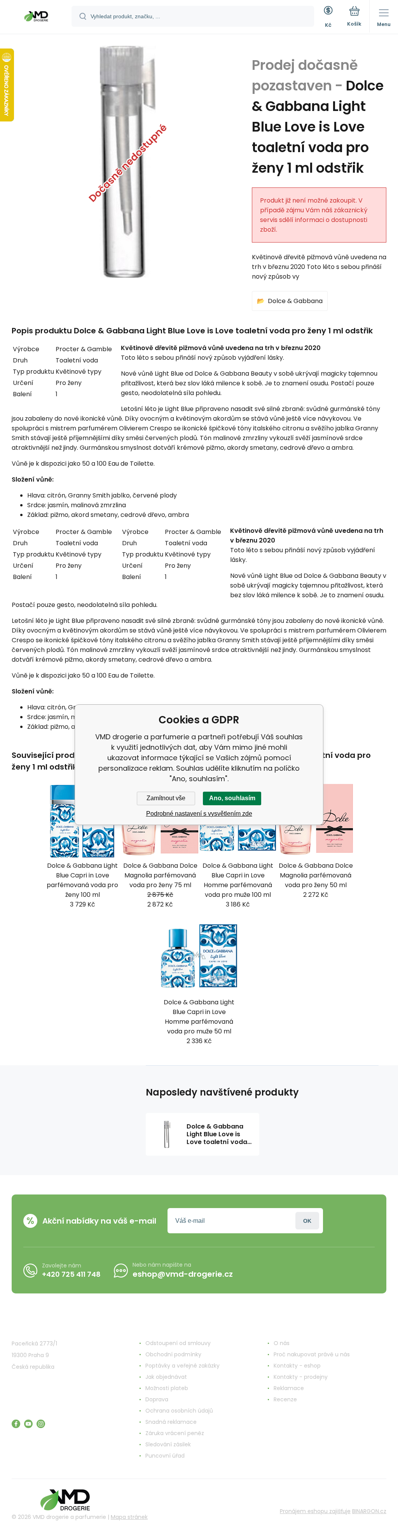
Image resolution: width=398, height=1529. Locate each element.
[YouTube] (28, 1424)
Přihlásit (307, 1220)
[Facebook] (16, 1424)
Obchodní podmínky (173, 1354)
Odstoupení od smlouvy (178, 1343)
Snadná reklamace (171, 1422)
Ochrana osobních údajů (179, 1411)
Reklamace (289, 1388)
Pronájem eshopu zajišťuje (315, 1511)
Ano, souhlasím (232, 798)
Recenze (285, 1399)
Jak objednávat (166, 1377)
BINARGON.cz (369, 1511)
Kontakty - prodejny (301, 1377)
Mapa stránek (129, 1517)
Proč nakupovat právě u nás (312, 1354)
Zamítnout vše (166, 798)
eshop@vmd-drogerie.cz (183, 1274)
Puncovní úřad (165, 1456)
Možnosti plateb (166, 1388)
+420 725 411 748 (71, 1274)
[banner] (36, 17)
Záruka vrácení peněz (174, 1433)
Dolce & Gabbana (295, 300)
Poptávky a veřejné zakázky (182, 1366)
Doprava (156, 1399)
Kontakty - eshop (297, 1366)
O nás (282, 1343)
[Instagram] (41, 1424)
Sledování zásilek (168, 1444)
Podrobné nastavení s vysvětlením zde (199, 813)
